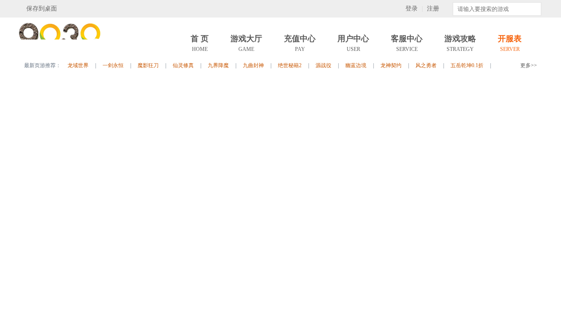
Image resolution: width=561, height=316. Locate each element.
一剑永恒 (113, 65)
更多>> (528, 65)
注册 (433, 8)
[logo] (61, 52)
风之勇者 (426, 65)
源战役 (323, 65)
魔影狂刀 (148, 65)
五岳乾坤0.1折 (467, 65)
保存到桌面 (41, 8)
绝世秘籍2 (290, 65)
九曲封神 (253, 65)
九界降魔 (218, 65)
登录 (411, 8)
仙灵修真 (183, 65)
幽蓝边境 (355, 65)
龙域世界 (78, 65)
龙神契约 (390, 65)
